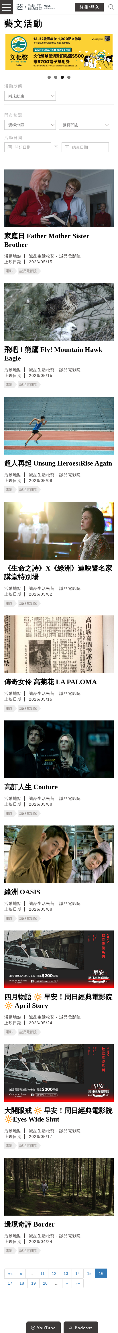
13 (66, 1273)
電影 (9, 271)
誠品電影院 (28, 271)
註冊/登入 (90, 7)
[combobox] (30, 96)
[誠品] (36, 6)
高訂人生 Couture (31, 787)
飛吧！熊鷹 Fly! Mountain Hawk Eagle (53, 354)
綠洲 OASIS (22, 892)
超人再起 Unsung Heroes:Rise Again (58, 463)
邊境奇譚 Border (29, 1224)
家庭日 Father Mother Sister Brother (46, 240)
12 (54, 1273)
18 (21, 1283)
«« (10, 1273)
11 (42, 1273)
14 (77, 1273)
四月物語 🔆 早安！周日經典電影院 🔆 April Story (58, 1001)
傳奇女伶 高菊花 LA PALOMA (50, 682)
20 (45, 1283)
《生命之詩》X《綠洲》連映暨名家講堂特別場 (58, 573)
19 (33, 1283)
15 (89, 1273)
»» (77, 1283)
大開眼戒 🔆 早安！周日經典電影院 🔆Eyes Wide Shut (58, 1115)
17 (10, 1283)
